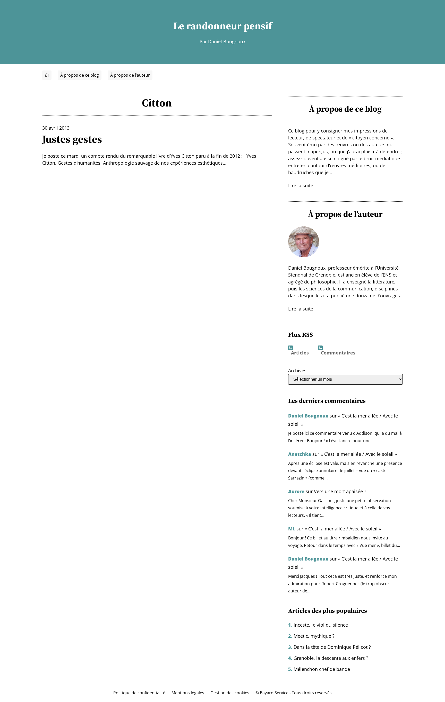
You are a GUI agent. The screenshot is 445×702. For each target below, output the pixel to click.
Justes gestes (72, 138)
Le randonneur (207, 26)
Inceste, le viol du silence (321, 625)
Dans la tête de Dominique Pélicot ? (332, 647)
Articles (300, 353)
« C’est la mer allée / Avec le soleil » (359, 454)
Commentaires (338, 353)
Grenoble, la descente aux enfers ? (331, 658)
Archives (297, 370)
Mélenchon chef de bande (322, 669)
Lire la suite (300, 185)
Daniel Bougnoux (308, 416)
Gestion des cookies (229, 693)
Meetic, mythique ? (314, 636)
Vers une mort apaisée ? (340, 491)
